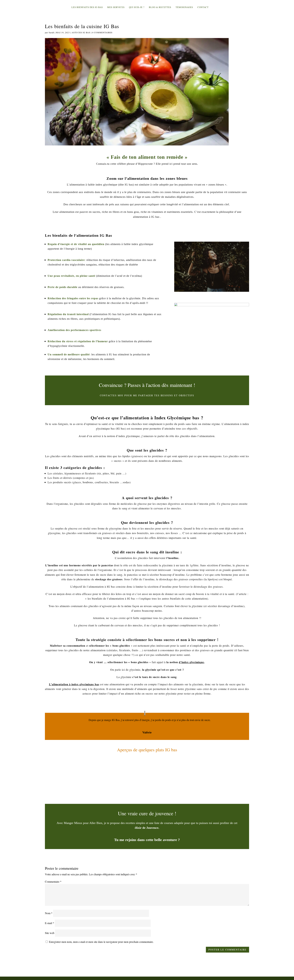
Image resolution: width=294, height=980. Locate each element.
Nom (48, 913)
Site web (49, 933)
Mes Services (116, 7)
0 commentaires (102, 32)
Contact (203, 7)
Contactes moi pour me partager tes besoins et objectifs (147, 395)
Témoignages (184, 7)
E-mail (49, 923)
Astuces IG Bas (81, 32)
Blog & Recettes (160, 7)
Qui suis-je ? (136, 7)
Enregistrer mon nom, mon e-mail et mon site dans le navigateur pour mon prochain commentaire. (101, 942)
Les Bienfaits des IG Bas (87, 7)
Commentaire (53, 881)
